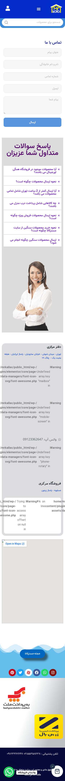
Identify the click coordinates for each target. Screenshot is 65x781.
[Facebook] (36, 672)
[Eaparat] (28, 672)
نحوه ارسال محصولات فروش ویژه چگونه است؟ (33, 217)
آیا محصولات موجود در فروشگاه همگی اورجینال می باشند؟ (34, 170)
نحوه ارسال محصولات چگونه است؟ (36, 181)
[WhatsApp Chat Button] (9, 772)
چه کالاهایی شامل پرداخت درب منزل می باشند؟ (33, 204)
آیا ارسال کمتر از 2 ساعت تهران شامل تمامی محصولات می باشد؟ (31, 192)
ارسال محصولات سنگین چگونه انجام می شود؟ (33, 241)
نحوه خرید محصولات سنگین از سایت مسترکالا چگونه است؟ (35, 229)
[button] (39, 9)
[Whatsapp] (44, 672)
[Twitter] (20, 672)
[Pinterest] (12, 672)
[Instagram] (53, 672)
